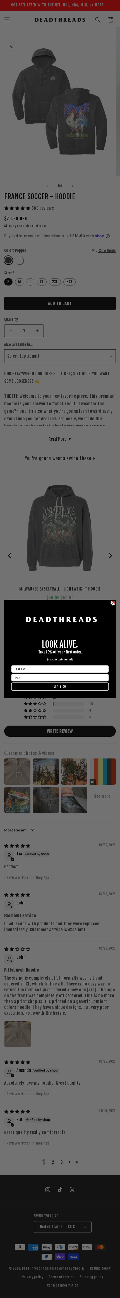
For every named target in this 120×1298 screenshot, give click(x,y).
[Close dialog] (113, 603)
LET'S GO (60, 687)
